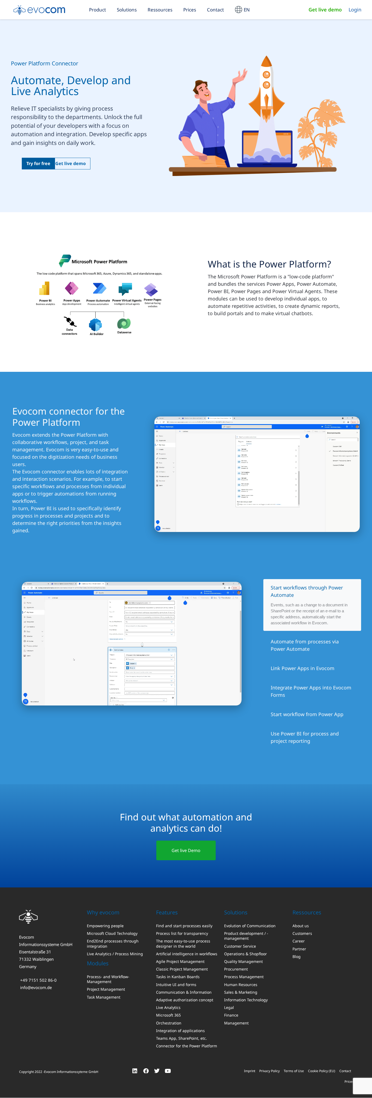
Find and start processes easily (184, 925)
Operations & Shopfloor (245, 953)
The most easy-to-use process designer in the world (183, 943)
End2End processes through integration (113, 943)
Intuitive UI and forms (176, 984)
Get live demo (325, 9)
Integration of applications (180, 1030)
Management (236, 1023)
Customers (302, 933)
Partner (299, 949)
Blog (296, 956)
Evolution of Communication (250, 925)
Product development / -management (246, 936)
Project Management (106, 989)
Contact (215, 10)
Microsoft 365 (168, 1015)
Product (97, 10)
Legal (229, 1007)
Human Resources (240, 984)
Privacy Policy (269, 1071)
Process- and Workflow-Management (108, 979)
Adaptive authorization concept (184, 999)
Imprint (249, 1071)
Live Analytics (168, 1007)
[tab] (312, 605)
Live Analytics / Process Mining (115, 953)
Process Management (244, 977)
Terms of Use (294, 1071)
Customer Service (240, 946)
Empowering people (105, 925)
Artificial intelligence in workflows (186, 953)
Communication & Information (184, 992)
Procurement (236, 969)
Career (298, 941)
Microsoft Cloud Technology (112, 933)
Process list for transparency (182, 933)
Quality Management (243, 961)
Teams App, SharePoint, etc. (181, 1038)
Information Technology (246, 999)
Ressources (160, 10)
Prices (189, 10)
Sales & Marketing (240, 992)
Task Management (103, 997)
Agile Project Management (180, 961)
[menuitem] (242, 9)
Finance (231, 1015)
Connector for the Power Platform (186, 1046)
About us (300, 925)
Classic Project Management (182, 969)
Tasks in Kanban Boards (178, 977)
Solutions (127, 10)
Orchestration (168, 1023)
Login (355, 9)
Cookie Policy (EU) (321, 1071)
